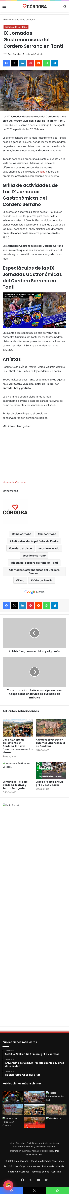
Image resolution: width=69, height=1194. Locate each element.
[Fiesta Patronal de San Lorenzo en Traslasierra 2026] (34, 1122)
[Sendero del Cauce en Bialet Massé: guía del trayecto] (13, 1109)
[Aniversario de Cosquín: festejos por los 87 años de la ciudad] (34, 1097)
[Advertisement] (34, 841)
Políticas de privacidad (53, 1166)
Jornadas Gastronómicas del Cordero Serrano (35, 571)
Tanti (42, 171)
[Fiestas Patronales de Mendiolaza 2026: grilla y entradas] (56, 1122)
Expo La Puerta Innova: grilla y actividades (49, 783)
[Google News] (34, 592)
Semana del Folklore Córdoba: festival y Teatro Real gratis (15, 785)
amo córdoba (22, 534)
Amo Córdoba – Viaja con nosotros (22, 1166)
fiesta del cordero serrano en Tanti (35, 562)
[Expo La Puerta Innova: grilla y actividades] (51, 770)
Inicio (9, 19)
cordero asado (49, 548)
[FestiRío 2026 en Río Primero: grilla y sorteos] (13, 1097)
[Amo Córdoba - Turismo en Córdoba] (34, 6)
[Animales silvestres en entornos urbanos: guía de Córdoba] (51, 727)
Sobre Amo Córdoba (18, 1171)
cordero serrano (35, 555)
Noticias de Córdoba (24, 19)
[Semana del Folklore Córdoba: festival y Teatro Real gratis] (18, 770)
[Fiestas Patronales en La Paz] (56, 1097)
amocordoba (48, 534)
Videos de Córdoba (14, 482)
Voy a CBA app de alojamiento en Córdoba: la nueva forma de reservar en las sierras (18, 746)
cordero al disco (21, 548)
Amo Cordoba (14, 54)
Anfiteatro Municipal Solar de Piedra (34, 541)
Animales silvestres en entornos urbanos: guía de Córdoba (50, 743)
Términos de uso (40, 1171)
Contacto (56, 1171)
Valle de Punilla (42, 580)
